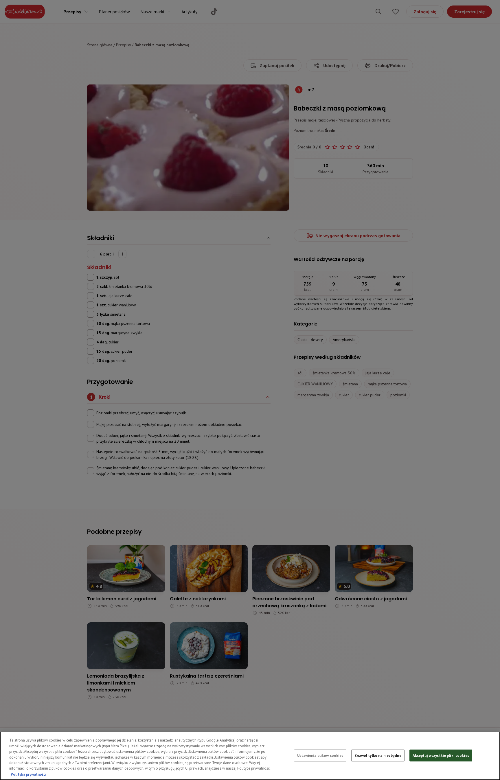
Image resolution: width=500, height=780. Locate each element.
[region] (250, 756)
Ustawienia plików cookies (320, 755)
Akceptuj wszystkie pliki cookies (441, 755)
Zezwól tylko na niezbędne (377, 755)
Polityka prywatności (28, 774)
